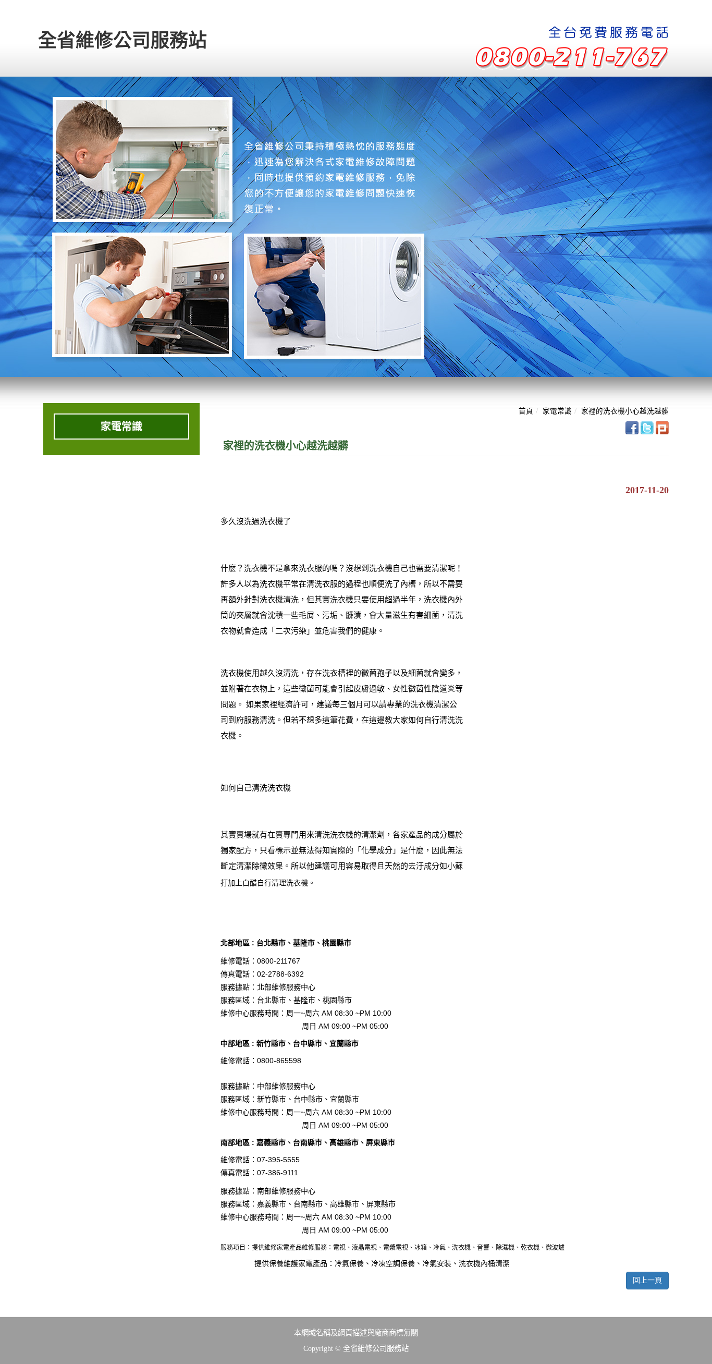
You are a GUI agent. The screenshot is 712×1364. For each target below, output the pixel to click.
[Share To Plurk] (662, 427)
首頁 (526, 411)
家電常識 (557, 411)
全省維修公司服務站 (122, 40)
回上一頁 (647, 1280)
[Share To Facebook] (632, 427)
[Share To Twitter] (647, 427)
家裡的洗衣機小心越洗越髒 (625, 411)
